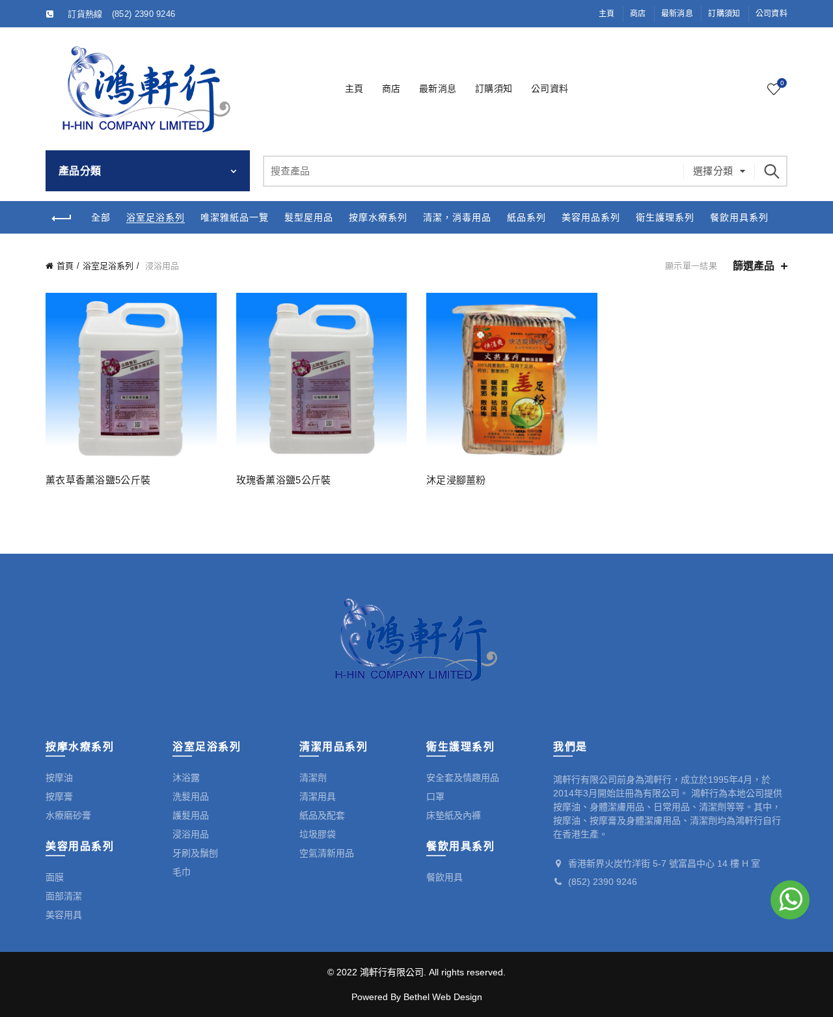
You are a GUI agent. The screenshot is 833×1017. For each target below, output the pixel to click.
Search (771, 171)
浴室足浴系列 (155, 217)
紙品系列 (526, 217)
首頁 (65, 266)
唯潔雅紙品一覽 (234, 217)
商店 (638, 13)
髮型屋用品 (308, 217)
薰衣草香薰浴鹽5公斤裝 (98, 479)
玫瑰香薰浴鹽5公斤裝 (283, 479)
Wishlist (782, 83)
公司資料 (771, 13)
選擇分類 (713, 170)
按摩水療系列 (378, 217)
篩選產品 (753, 265)
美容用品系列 (591, 217)
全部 (101, 217)
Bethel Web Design (442, 997)
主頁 (607, 13)
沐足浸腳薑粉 (456, 479)
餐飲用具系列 (739, 217)
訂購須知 (724, 13)
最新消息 (677, 13)
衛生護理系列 (665, 217)
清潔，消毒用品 (457, 217)
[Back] (62, 219)
